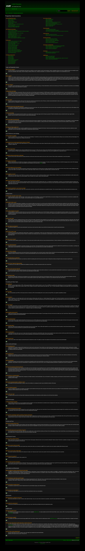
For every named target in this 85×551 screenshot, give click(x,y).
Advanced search (74, 10)
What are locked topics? (12, 62)
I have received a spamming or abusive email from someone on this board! (57, 31)
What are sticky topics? (11, 61)
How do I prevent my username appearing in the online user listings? (18, 31)
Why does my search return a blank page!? (52, 40)
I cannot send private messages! (51, 29)
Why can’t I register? (11, 21)
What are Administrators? (49, 19)
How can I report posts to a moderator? (14, 49)
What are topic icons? (11, 63)
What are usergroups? (49, 21)
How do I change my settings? (12, 30)
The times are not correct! (12, 32)
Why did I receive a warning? (12, 48)
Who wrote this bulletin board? (50, 56)
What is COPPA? (10, 20)
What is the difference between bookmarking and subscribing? (55, 45)
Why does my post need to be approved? (14, 51)
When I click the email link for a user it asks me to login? (16, 37)
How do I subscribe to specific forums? (51, 47)
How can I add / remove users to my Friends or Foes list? (54, 35)
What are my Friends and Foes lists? (51, 34)
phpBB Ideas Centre (53, 518)
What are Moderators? (49, 20)
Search (69, 10)
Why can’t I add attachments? (12, 47)
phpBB (39, 542)
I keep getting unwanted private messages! (52, 30)
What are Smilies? (11, 57)
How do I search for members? (50, 41)
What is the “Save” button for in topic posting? (15, 50)
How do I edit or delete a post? (12, 42)
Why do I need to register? (12, 19)
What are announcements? (12, 60)
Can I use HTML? (11, 56)
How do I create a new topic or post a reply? (15, 41)
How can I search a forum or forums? (51, 38)
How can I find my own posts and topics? (52, 42)
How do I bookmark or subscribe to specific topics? (53, 46)
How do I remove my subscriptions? (51, 48)
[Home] (8, 5)
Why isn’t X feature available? (50, 57)
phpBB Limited (36, 511)
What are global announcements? (13, 59)
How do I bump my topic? (12, 52)
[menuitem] (16, 9)
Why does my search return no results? (52, 39)
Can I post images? (11, 58)
